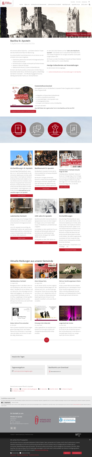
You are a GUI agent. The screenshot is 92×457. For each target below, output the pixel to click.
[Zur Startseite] (7, 2)
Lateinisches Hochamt (18, 216)
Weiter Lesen (21, 238)
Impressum (13, 455)
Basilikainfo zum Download (58, 367)
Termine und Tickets (70, 250)
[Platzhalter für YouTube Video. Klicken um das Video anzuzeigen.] (70, 159)
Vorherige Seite (2, 22)
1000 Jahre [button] (84, 4)
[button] (89, 5)
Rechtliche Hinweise (34, 455)
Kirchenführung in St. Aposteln (21, 168)
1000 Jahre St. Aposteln (43, 216)
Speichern (67, 453)
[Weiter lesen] (46, 158)
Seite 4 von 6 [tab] (47, 36)
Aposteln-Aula (76, 4)
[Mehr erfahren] (21, 158)
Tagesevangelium (18, 367)
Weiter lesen (46, 188)
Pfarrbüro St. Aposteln (16, 416)
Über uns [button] (26, 4)
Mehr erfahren (22, 196)
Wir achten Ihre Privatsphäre (19, 440)
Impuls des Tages (18, 357)
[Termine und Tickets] (70, 205)
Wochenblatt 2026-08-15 (56, 371)
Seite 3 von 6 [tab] (45, 36)
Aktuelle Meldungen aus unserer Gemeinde (31, 260)
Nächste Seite (89, 22)
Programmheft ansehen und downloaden (23, 111)
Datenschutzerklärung (41, 450)
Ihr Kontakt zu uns (16, 413)
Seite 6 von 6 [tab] (51, 36)
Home (21, 4)
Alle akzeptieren (76, 453)
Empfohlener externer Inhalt (8, 398)
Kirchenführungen (65, 216)
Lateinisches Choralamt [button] (54, 4)
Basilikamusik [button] (66, 4)
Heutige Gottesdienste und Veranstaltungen (62, 65)
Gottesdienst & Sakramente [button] (38, 4)
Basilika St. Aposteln (20, 40)
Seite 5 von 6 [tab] (49, 36)
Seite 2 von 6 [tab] (43, 36)
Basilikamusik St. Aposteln (44, 168)
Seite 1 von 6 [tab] (40, 36)
